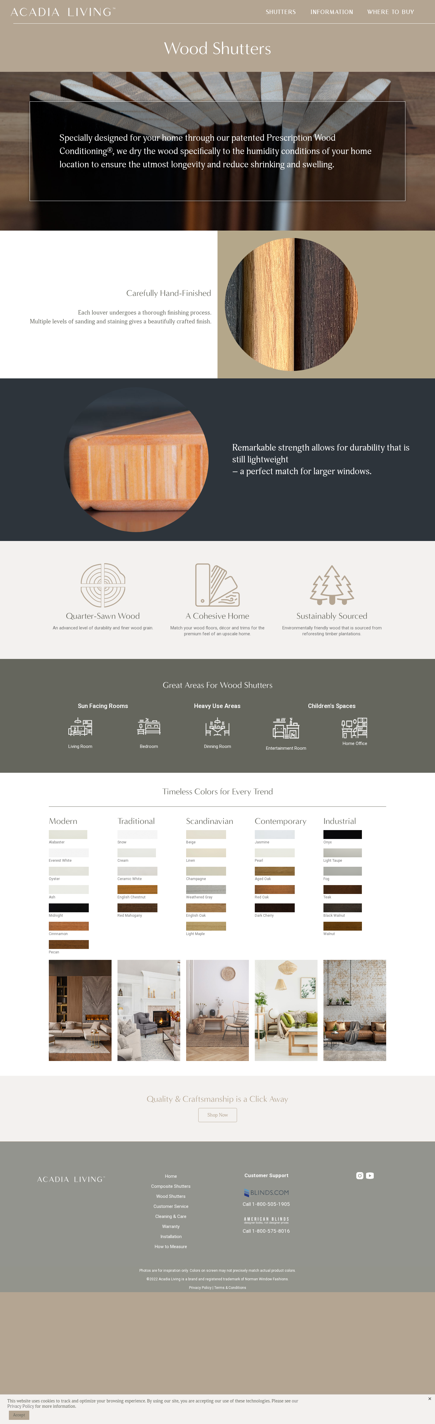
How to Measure (171, 1246)
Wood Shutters (171, 1196)
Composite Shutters (171, 1186)
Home (171, 1176)
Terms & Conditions (230, 1288)
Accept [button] (19, 1414)
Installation (171, 1236)
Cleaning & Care (170, 1216)
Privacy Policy (200, 1288)
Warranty (171, 1226)
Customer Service (171, 1206)
